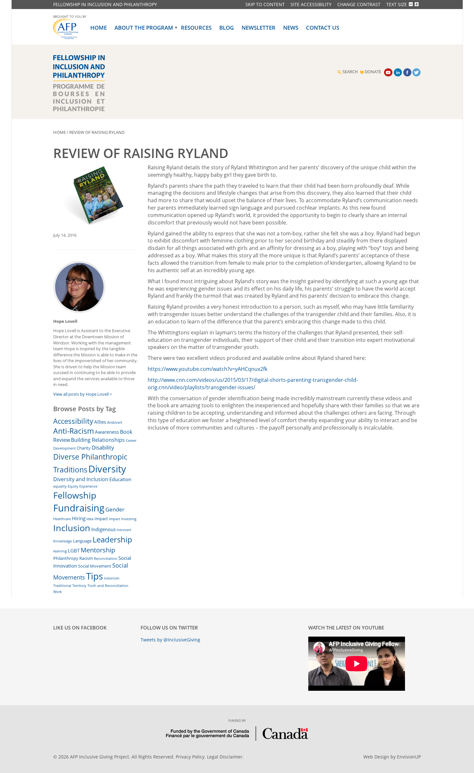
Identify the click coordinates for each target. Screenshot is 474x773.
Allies (100, 422)
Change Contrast (358, 4)
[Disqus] (284, 515)
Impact (101, 518)
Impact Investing (122, 519)
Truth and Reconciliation (107, 585)
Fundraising (78, 507)
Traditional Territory (69, 585)
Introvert (124, 530)
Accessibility (73, 421)
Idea (90, 519)
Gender (114, 509)
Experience (88, 486)
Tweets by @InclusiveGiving (170, 640)
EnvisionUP (409, 757)
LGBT (74, 550)
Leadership (112, 539)
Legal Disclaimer (224, 757)
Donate (373, 72)
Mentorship (98, 549)
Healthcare (62, 519)
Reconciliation (105, 558)
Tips (94, 576)
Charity (84, 448)
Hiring (78, 518)
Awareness (107, 432)
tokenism (111, 578)
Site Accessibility (311, 4)
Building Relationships (98, 439)
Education (120, 479)
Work (57, 592)
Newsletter (258, 27)
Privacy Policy (190, 757)
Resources (196, 27)
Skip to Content (265, 4)
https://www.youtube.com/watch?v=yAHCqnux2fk (207, 368)
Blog (226, 27)
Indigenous (103, 529)
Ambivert (114, 422)
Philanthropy (65, 558)
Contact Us (322, 27)
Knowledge (62, 541)
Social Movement (94, 566)
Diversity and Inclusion (80, 479)
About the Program (143, 27)
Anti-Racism (73, 431)
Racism (86, 558)
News (290, 27)
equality (60, 486)
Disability (103, 447)
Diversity (107, 468)
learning (60, 551)
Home (98, 27)
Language (82, 541)
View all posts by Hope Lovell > (82, 394)
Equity (73, 486)
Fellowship (74, 495)
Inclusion (71, 528)
